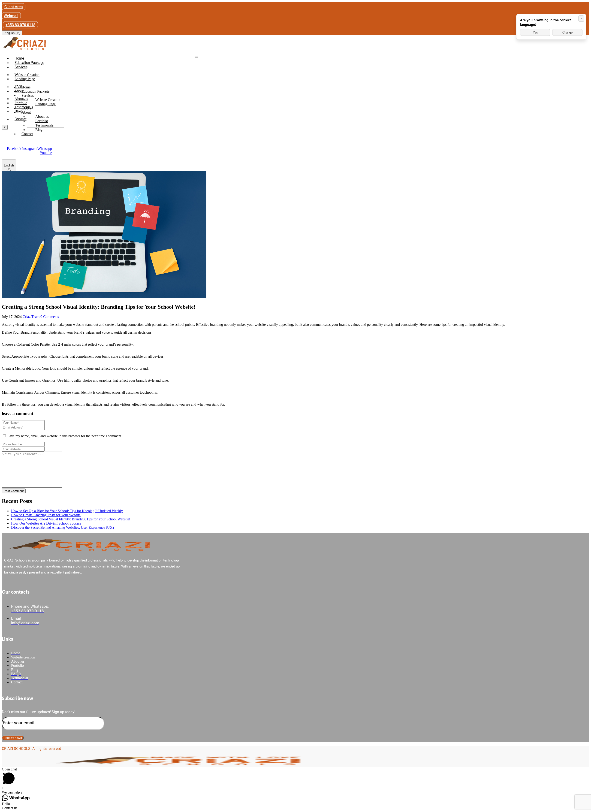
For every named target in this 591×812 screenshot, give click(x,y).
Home (19, 58)
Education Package (29, 62)
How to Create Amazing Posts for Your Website (46, 515)
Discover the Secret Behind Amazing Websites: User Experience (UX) (62, 527)
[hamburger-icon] (196, 56)
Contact (21, 119)
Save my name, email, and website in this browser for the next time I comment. (64, 436)
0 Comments (49, 317)
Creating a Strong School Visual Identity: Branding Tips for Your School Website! (70, 519)
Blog (38, 130)
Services (21, 67)
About (26, 112)
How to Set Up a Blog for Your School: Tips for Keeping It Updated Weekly (67, 511)
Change (567, 32)
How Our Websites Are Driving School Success (46, 523)
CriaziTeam (31, 317)
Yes (535, 32)
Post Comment (14, 491)
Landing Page (25, 79)
